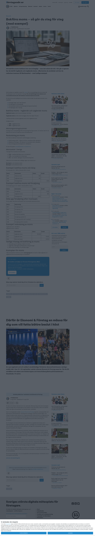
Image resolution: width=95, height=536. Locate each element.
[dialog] (47, 527)
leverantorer (8, 523)
